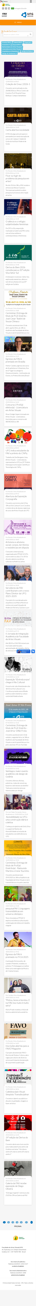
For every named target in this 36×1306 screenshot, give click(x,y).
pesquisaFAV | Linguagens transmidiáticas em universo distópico (18, 911)
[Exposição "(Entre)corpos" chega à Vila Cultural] (18, 665)
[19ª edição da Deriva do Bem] (18, 1123)
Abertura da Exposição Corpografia (16, 497)
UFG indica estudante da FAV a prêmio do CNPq (17, 452)
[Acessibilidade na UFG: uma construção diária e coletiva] (18, 803)
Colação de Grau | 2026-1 (18, 84)
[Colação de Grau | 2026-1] (18, 70)
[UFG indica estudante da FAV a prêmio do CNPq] (18, 436)
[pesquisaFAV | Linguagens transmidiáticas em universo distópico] (18, 894)
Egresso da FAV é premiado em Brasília (15, 360)
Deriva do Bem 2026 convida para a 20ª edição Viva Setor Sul (17, 270)
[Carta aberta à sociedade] (18, 116)
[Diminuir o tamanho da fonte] (6, 8)
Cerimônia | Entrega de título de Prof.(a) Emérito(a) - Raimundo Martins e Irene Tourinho (17, 866)
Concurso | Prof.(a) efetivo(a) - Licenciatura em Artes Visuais (17, 407)
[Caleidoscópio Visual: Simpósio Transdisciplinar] (18, 1078)
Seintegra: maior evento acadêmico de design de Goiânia (17, 774)
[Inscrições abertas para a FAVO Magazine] (18, 1032)
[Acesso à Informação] (6, 4)
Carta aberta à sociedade (17, 130)
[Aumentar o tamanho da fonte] (3, 8)
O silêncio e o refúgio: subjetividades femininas (17, 223)
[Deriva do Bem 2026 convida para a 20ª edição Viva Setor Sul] (18, 253)
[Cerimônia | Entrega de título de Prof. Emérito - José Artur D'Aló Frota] (18, 711)
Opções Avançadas (28, 36)
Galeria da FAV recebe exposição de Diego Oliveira (16, 1186)
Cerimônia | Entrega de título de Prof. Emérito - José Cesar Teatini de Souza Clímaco (16, 317)
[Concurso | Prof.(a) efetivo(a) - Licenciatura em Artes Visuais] (18, 391)
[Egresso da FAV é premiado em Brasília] (18, 345)
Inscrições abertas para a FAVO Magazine (17, 1047)
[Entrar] (1, 1)
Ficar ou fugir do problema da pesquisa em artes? (17, 178)
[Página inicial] (4, 16)
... (26, 1222)
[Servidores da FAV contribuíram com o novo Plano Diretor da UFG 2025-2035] (18, 574)
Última (31, 1222)
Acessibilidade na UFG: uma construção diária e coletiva (17, 819)
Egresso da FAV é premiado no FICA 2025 (17, 955)
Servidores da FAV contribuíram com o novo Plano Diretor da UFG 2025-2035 (17, 592)
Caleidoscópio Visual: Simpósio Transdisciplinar (17, 1093)
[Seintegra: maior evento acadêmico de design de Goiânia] (18, 757)
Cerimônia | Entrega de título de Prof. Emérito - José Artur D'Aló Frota (16, 728)
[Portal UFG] (27, 17)
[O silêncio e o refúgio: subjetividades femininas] (18, 207)
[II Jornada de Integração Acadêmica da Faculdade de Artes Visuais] (18, 620)
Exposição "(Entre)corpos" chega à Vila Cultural (18, 681)
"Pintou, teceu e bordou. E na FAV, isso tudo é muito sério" (18, 1003)
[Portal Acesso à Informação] (18, 1240)
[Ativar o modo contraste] (9, 8)
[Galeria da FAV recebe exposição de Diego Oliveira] (18, 1169)
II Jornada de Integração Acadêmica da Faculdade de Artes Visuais (17, 636)
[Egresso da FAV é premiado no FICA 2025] (18, 940)
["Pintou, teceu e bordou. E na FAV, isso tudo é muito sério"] (18, 986)
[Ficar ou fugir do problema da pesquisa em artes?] (18, 162)
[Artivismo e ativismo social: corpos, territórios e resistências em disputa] (18, 528)
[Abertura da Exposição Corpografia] (18, 482)
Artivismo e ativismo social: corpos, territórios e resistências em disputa (17, 545)
